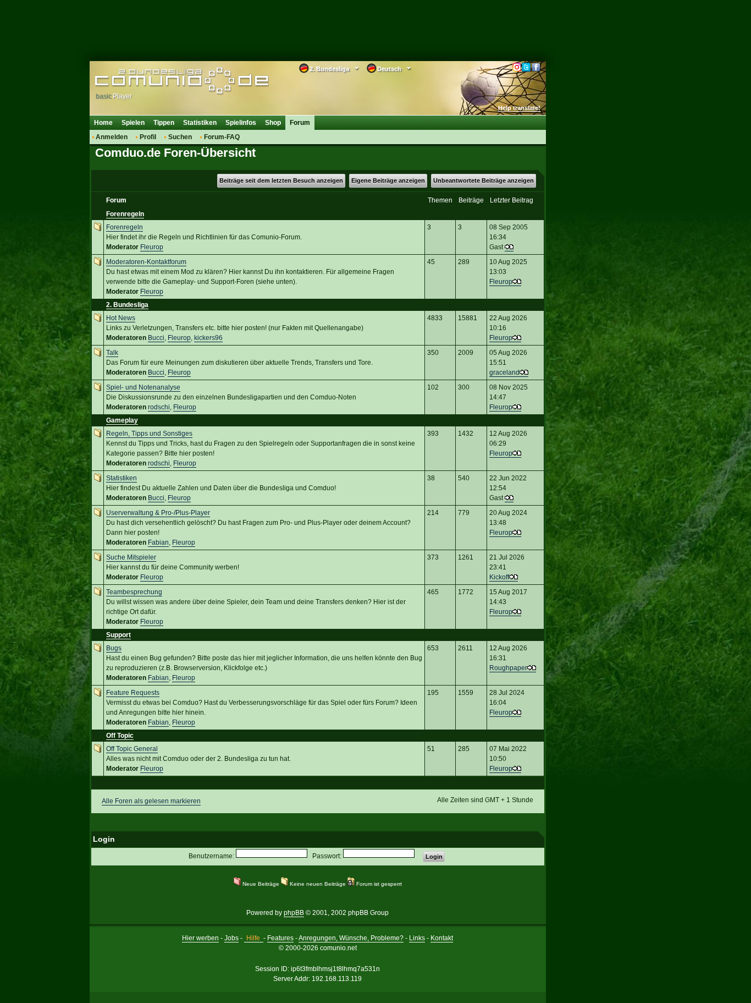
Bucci (156, 338)
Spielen (133, 123)
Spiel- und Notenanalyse (143, 387)
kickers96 (208, 338)
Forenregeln (125, 214)
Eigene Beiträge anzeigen (388, 180)
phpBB (294, 913)
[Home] (165, 81)
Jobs (231, 938)
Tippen (163, 123)
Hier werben (200, 938)
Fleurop (151, 247)
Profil (148, 137)
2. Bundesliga (127, 305)
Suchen (180, 137)
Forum (300, 123)
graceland (504, 372)
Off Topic (120, 735)
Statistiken (200, 123)
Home (103, 123)
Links (417, 938)
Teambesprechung (134, 592)
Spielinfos (240, 123)
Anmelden (112, 137)
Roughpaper (508, 668)
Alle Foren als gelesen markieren (151, 801)
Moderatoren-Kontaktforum (146, 262)
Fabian (158, 542)
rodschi (159, 407)
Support (118, 635)
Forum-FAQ (222, 137)
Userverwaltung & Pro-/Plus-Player (158, 513)
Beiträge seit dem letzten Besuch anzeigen (281, 180)
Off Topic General (132, 749)
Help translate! (519, 108)
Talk (112, 353)
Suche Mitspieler (131, 557)
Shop (273, 123)
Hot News (120, 318)
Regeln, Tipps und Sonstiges (149, 433)
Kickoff (499, 577)
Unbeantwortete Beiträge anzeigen (483, 180)
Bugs (114, 648)
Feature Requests (132, 693)
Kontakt (441, 938)
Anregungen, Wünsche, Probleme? (351, 938)
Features (280, 938)
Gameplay (122, 420)
